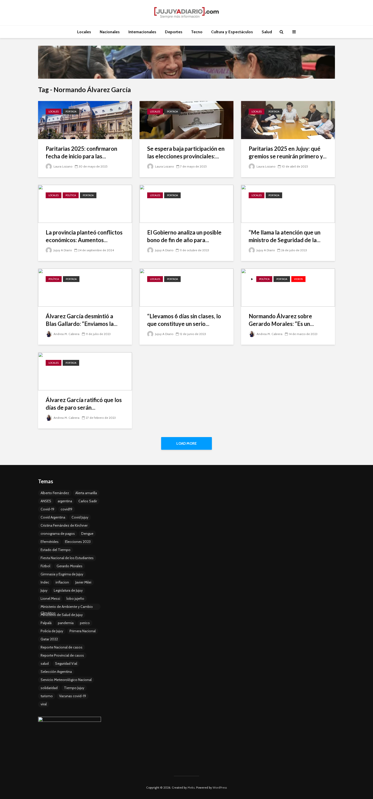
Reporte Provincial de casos (62, 655)
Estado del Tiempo (56, 549)
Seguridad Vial (66, 663)
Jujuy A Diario (62, 250)
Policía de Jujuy (52, 631)
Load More (186, 443)
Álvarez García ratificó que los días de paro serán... (84, 403)
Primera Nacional (83, 631)
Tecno (196, 31)
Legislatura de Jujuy (68, 590)
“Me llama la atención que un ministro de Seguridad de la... (284, 236)
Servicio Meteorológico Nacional (66, 679)
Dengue (87, 533)
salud (45, 663)
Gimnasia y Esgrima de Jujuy (62, 574)
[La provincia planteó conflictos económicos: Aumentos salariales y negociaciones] (85, 203)
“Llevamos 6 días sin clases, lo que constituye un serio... (184, 320)
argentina (65, 501)
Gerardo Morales (69, 566)
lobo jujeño (75, 598)
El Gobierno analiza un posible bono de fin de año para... (184, 236)
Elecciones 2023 (78, 541)
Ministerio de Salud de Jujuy (62, 614)
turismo (47, 696)
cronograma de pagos (58, 533)
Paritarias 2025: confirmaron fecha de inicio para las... (81, 152)
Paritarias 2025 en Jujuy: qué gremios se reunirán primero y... (288, 152)
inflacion (62, 582)
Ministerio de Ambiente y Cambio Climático (67, 607)
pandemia (66, 623)
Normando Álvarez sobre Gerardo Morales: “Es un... (281, 320)
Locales (84, 31)
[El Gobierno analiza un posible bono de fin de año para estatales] (186, 203)
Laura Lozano (62, 166)
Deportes (173, 31)
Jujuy (44, 590)
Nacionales (110, 31)
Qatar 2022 (49, 639)
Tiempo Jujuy (74, 688)
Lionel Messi (50, 598)
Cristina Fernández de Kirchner (64, 525)
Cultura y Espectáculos (232, 31)
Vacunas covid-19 (72, 696)
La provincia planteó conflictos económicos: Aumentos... (84, 236)
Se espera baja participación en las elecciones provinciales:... (186, 152)
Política (70, 195)
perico (85, 623)
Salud (267, 31)
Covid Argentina (53, 517)
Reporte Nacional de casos (61, 647)
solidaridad (49, 688)
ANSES (46, 501)
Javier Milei (83, 582)
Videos (298, 279)
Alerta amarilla (86, 493)
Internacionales (142, 31)
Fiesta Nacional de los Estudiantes (67, 558)
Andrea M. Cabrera (66, 334)
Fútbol (45, 566)
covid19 (66, 509)
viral (44, 704)
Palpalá (46, 623)
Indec (45, 582)
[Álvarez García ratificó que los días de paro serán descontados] (85, 371)
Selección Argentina (56, 671)
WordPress (220, 787)
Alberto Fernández (55, 493)
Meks (191, 787)
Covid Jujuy (80, 517)
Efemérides (50, 541)
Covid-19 (47, 509)
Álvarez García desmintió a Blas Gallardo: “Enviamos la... (81, 320)
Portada (70, 111)
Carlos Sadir (87, 501)
